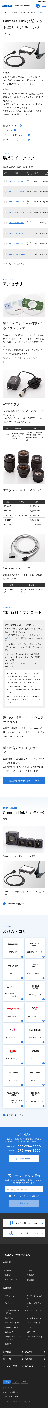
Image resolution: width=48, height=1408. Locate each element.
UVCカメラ (8, 1332)
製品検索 (7, 1351)
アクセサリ (8, 130)
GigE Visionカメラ (34, 1318)
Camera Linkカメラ (15, 903)
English (16, 1382)
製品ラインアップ (11, 125)
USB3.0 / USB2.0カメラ (34, 1338)
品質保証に (34, 1275)
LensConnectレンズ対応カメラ (12, 1311)
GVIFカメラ (9, 1303)
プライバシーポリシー (21, 1196)
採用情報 (29, 1358)
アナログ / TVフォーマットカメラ (12, 1338)
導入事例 (29, 1351)
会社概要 (8, 1270)
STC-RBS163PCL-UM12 (16, 243)
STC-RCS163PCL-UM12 (17, 254)
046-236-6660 (29, 1146)
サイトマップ (7, 1388)
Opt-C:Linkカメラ (34, 1322)
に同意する (25, 1196)
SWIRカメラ (9, 1295)
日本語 (6, 1382)
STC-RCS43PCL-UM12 (16, 212)
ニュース (7, 1358)
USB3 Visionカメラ (12, 1322)
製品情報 (7, 1287)
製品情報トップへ (15, 1115)
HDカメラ (31, 1327)
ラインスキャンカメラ (35, 1311)
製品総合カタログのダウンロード (24, 780)
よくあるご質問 (10, 1366)
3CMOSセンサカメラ (34, 1297)
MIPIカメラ (31, 1332)
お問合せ (29, 1366)
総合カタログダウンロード (15, 139)
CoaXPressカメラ (11, 1318)
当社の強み (31, 1279)
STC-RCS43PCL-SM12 (16, 191)
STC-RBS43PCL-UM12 (16, 202)
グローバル (11, 1279)
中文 (24, 1382)
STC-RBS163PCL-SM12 (16, 223)
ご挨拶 (29, 1270)
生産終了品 (8, 1344)
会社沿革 (8, 1275)
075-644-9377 (29, 1150)
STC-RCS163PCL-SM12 (16, 233)
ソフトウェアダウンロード (15, 135)
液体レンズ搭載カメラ (35, 1304)
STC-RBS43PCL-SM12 (16, 181)
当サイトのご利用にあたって (13, 1392)
